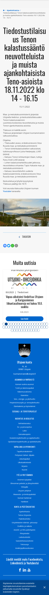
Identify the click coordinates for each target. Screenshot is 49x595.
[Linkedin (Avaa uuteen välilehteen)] (24, 570)
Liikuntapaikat (24, 459)
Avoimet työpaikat (24, 480)
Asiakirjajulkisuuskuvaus (24, 548)
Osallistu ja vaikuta (24, 526)
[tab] (3, 324)
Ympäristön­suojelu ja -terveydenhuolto (24, 403)
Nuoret (24, 470)
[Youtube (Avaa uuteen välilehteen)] (29, 570)
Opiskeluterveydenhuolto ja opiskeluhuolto (24, 442)
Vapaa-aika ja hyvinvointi (24, 446)
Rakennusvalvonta (24, 392)
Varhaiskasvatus (24, 423)
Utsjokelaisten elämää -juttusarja (24, 523)
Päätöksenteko (24, 519)
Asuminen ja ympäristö (24, 379)
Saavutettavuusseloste (24, 541)
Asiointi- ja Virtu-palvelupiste (24, 530)
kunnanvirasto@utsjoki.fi (24, 374)
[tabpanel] (24, 297)
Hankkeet (24, 502)
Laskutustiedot (24, 537)
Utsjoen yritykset (24, 491)
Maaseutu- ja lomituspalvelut (24, 494)
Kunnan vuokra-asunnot (24, 384)
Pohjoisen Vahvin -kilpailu (24, 455)
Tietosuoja (24, 544)
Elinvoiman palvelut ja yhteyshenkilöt (24, 483)
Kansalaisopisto (24, 434)
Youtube (7, 191)
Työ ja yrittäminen (24, 475)
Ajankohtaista (24, 512)
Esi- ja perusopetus (24, 427)
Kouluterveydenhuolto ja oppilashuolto (24, 438)
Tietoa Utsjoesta (24, 515)
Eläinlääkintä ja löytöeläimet (24, 406)
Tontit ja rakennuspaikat (24, 388)
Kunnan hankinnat (24, 498)
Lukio (24, 431)
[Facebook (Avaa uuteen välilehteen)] (20, 570)
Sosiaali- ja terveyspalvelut (24, 411)
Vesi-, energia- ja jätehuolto (24, 399)
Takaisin (26, 236)
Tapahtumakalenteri (24, 451)
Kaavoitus (24, 395)
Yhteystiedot (24, 533)
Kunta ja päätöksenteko (24, 506)
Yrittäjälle (24, 487)
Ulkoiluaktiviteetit (24, 462)
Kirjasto (24, 466)
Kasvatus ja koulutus (24, 418)
